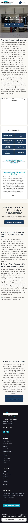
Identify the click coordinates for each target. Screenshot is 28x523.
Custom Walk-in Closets (8, 141)
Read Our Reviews (14, 400)
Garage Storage (20, 147)
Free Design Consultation (14, 25)
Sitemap (20, 516)
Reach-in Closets (20, 135)
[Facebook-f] (7, 432)
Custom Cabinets (7, 147)
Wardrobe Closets (20, 141)
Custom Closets (7, 135)
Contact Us (14, 396)
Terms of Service (12, 516)
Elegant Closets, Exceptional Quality (14, 173)
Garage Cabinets (7, 152)
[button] (24, 2)
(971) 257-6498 (14, 162)
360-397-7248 (7, 427)
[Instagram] (4, 432)
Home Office (20, 152)
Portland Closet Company (14, 160)
